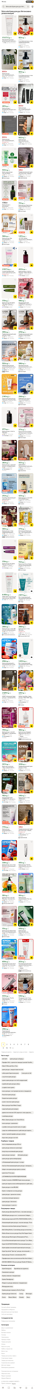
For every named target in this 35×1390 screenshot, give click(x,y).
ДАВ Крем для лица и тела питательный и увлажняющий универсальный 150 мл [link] (25, 399)
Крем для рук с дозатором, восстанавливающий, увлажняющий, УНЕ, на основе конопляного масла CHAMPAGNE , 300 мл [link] (9, 205)
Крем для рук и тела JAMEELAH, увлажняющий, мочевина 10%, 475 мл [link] (25, 798)
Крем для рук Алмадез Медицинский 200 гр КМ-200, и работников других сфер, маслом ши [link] (25, 732)
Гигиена (3, 1335)
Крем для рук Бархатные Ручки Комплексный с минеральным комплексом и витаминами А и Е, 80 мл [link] (25, 206)
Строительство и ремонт (8, 1362)
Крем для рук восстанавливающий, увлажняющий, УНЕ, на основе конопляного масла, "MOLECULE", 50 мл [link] (8, 74)
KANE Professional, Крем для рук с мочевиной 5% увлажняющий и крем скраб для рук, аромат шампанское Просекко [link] (8, 697)
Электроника (5, 1337)
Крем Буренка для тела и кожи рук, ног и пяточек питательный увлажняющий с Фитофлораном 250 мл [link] (9, 964)
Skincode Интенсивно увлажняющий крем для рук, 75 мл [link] (8, 40)
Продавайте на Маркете (8, 1309)
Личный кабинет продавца (8, 1307)
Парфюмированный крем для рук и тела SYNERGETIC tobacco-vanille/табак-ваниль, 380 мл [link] (25, 767)
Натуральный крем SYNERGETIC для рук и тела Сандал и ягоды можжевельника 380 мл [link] (8, 798)
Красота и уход (5, 1346)
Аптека (3, 1344)
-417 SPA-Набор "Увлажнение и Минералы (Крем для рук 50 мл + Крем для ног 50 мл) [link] (26, 239)
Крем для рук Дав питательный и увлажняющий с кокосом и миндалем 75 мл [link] (9, 239)
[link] (4, 1058)
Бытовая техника (6, 1332)
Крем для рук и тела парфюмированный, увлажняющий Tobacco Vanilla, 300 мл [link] (8, 531)
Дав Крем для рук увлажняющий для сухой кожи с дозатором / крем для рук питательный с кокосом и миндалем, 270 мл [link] (26, 366)
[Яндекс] (14, 1384)
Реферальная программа (8, 1321)
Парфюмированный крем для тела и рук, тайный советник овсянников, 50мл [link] (25, 829)
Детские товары (5, 1365)
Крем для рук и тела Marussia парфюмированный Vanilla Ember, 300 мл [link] (24, 629)
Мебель (3, 1330)
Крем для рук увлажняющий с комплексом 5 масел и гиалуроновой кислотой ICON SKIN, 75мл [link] (8, 829)
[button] (32, 6)
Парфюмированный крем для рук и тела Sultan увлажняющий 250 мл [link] (25, 334)
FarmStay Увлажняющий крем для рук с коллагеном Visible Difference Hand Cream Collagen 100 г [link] (9, 498)
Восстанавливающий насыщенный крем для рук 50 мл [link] (25, 597)
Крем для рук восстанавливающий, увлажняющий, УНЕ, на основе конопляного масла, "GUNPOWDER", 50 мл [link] (26, 108)
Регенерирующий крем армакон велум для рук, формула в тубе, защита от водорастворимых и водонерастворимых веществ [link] (25, 964)
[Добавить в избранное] (15, 17)
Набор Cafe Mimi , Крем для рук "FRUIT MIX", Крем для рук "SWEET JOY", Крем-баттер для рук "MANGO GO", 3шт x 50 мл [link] (26, 697)
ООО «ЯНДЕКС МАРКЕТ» (12, 1381)
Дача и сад (4, 1351)
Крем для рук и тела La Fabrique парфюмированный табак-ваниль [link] (8, 432)
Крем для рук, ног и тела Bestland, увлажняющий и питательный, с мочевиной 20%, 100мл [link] (9, 865)
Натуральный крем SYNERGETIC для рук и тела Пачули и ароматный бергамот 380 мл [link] (26, 303)
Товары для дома (6, 1342)
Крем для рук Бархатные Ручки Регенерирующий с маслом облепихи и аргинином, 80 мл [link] (9, 931)
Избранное (20, 1388)
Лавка (15, 1388)
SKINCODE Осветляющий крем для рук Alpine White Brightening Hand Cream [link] (9, 597)
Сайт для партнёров (6, 1314)
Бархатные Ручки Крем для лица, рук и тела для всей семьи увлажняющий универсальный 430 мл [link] (25, 432)
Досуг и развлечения (7, 1328)
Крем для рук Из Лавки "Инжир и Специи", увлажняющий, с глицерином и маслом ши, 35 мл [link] (9, 564)
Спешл (9, 1388)
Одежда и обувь (5, 1339)
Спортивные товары (6, 1358)
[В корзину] (15, 34)
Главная (3, 1388)
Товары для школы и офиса (8, 1356)
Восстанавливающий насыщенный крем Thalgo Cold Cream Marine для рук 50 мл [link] (26, 664)
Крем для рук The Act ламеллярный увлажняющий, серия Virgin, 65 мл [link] (8, 998)
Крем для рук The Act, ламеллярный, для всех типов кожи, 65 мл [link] (25, 865)
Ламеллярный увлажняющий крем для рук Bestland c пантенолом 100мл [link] (9, 1031)
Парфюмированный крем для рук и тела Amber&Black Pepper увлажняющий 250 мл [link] (9, 334)
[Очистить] (28, 6)
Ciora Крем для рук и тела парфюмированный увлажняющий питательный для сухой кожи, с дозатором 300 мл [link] (26, 41)
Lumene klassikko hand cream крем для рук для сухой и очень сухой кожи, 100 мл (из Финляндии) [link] (8, 272)
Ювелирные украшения (7, 1367)
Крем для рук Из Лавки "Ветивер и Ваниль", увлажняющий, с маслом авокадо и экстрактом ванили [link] (9, 303)
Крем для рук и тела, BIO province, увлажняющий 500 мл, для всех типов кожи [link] (9, 629)
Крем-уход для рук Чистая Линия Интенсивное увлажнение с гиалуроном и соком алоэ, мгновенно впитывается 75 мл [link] (9, 172)
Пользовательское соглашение (9, 1371)
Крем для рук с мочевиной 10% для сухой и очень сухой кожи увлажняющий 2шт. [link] (9, 109)
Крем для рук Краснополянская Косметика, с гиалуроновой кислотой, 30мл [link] (25, 140)
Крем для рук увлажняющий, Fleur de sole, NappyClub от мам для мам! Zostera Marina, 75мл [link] (25, 898)
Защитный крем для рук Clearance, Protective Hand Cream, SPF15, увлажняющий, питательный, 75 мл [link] (9, 399)
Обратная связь (5, 1373)
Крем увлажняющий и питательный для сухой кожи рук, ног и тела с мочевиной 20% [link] (8, 664)
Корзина (26, 1388)
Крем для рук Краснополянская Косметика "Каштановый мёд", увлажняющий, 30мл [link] (25, 931)
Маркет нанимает (6, 1376)
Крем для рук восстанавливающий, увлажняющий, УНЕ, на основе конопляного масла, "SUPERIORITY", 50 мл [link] (9, 140)
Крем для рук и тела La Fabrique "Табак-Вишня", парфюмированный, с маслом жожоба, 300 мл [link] (25, 272)
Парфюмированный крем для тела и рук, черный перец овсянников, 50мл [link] (25, 172)
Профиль (32, 1388)
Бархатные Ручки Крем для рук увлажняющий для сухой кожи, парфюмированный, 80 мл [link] (25, 564)
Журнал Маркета (6, 1378)
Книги (3, 1353)
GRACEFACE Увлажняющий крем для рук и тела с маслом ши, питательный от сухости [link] (25, 465)
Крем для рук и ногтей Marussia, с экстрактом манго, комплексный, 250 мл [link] (9, 898)
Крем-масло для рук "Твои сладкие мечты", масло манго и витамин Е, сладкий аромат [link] (9, 767)
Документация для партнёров (9, 1312)
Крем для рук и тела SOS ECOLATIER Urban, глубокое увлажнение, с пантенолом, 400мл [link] (25, 498)
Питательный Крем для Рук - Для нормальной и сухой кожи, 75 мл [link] (25, 531)
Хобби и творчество (6, 1349)
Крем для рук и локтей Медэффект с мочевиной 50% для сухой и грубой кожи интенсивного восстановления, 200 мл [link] (9, 732)
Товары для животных (7, 1360)
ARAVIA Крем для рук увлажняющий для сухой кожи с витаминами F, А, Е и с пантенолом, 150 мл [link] (9, 366)
